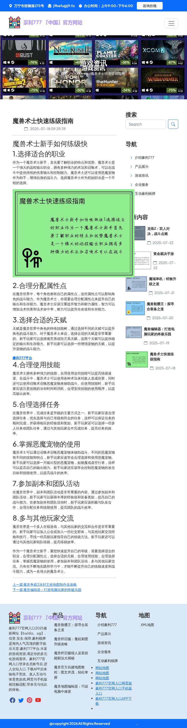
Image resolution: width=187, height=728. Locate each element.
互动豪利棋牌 (107, 660)
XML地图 (147, 624)
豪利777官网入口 (123, 723)
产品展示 (104, 633)
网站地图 (102, 667)
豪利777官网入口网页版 (113, 683)
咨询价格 (150, 5)
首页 (64, 73)
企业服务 (104, 651)
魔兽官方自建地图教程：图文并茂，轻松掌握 (71, 672)
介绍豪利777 (107, 624)
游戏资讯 (104, 642)
